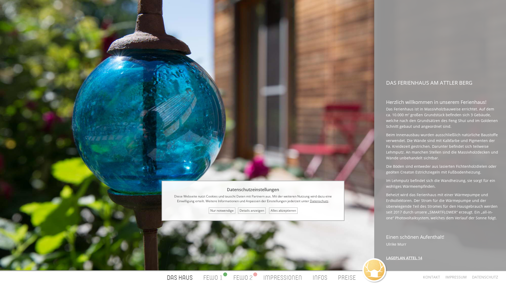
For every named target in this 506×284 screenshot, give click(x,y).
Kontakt (431, 277)
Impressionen (282, 277)
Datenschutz (485, 277)
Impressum (456, 277)
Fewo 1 (213, 277)
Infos (320, 277)
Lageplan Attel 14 (404, 257)
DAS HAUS (180, 277)
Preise (347, 277)
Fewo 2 (243, 277)
